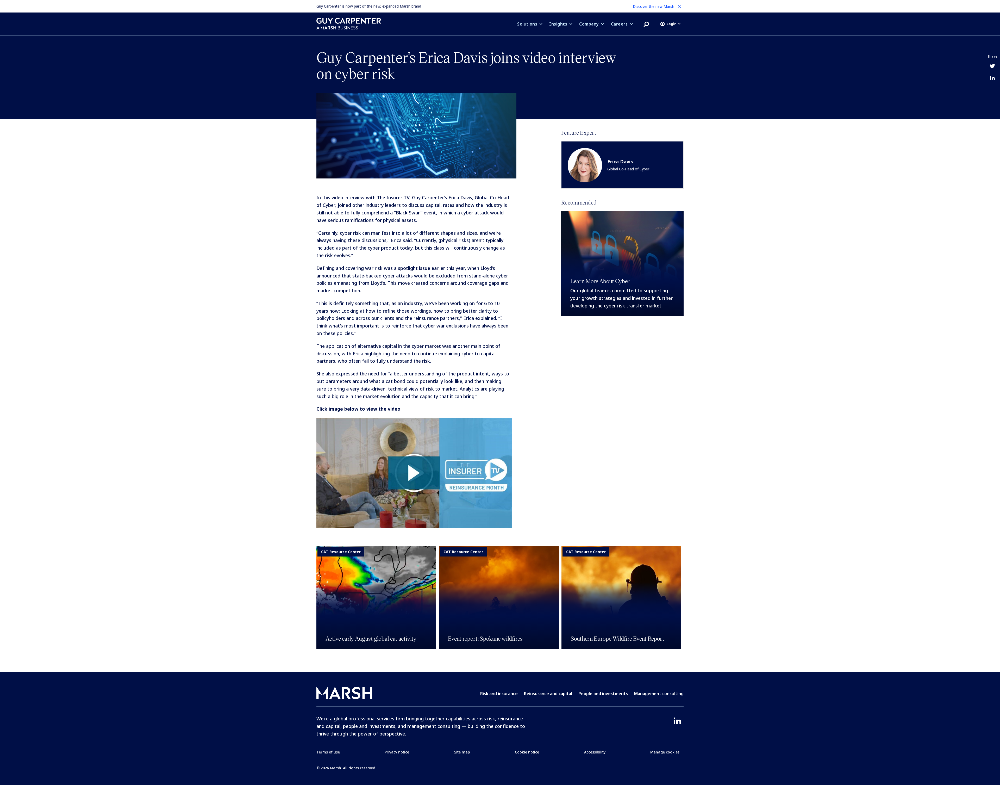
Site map (462, 752)
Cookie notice (527, 752)
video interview (348, 197)
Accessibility (594, 752)
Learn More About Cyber (600, 281)
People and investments (603, 693)
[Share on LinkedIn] (992, 78)
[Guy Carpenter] (348, 23)
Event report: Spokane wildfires (485, 638)
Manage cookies (664, 752)
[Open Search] (646, 23)
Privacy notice (397, 752)
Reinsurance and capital (548, 693)
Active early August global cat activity (371, 638)
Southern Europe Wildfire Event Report (617, 638)
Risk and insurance (499, 693)
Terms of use (328, 752)
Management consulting (659, 693)
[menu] (670, 23)
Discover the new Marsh (653, 6)
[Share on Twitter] (992, 66)
